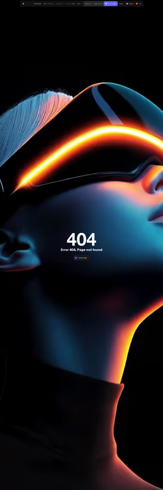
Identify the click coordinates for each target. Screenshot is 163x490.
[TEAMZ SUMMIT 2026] (23, 3)
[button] (79, 3)
